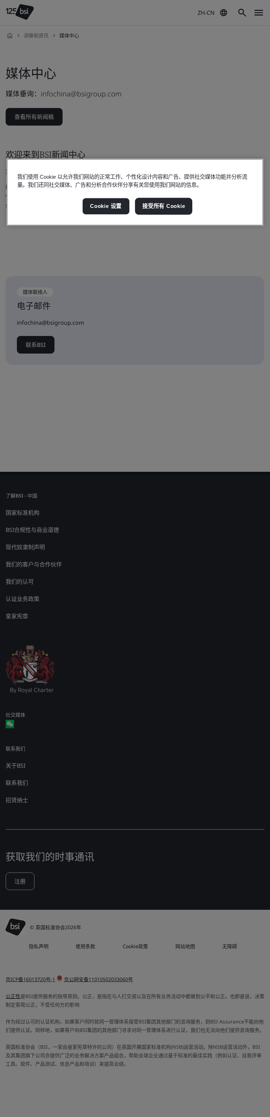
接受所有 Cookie (163, 206)
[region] (135, 192)
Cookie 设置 (106, 206)
